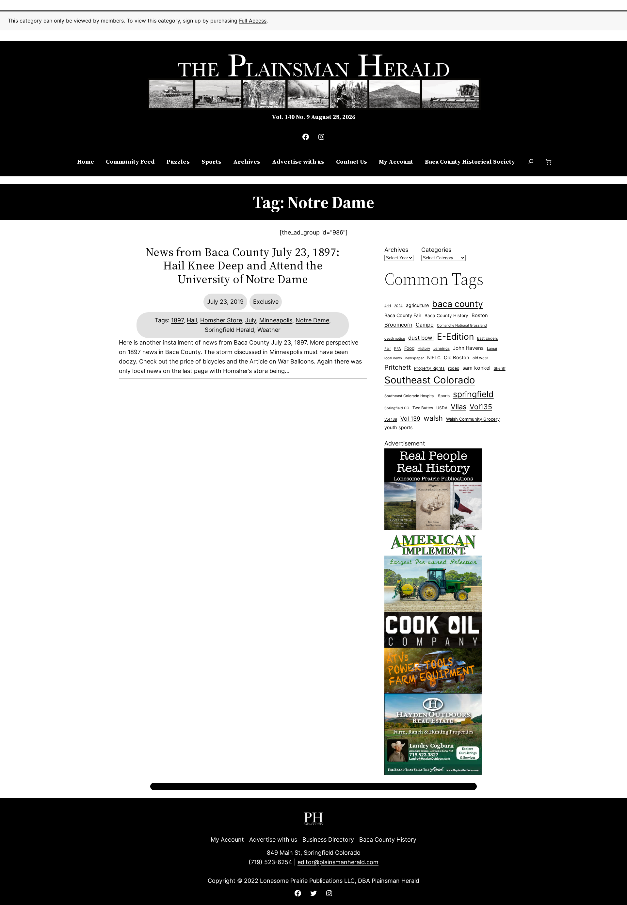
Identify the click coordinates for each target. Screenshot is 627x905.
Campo (425, 324)
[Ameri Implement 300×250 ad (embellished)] (433, 609)
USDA (441, 407)
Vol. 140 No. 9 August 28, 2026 (313, 117)
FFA (397, 348)
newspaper (414, 358)
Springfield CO (396, 408)
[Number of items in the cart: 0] (548, 161)
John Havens (468, 348)
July (250, 320)
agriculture (417, 305)
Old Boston (456, 358)
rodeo (453, 368)
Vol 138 (390, 419)
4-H (387, 306)
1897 (177, 320)
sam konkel (476, 367)
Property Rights (429, 368)
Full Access (252, 20)
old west (480, 357)
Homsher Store (221, 320)
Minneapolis (275, 320)
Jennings (441, 348)
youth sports (398, 427)
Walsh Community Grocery (473, 419)
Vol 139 (410, 418)
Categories (436, 249)
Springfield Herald (229, 329)
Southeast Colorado (429, 380)
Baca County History (446, 315)
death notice (394, 338)
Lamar (492, 348)
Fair (387, 348)
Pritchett (397, 367)
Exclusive (266, 301)
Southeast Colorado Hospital (409, 396)
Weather (269, 329)
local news (393, 358)
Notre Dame (312, 320)
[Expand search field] (531, 162)
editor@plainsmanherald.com (337, 862)
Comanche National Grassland (462, 325)
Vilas (458, 406)
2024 (398, 306)
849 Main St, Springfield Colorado (314, 852)
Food (409, 348)
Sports (444, 395)
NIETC (434, 357)
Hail (192, 320)
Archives (396, 249)
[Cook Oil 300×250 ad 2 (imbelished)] (433, 691)
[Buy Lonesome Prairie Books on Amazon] (433, 528)
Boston (480, 315)
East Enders (487, 338)
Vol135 (481, 406)
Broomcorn (398, 324)
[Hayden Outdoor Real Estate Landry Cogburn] (433, 772)
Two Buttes (422, 407)
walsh (433, 418)
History (424, 348)
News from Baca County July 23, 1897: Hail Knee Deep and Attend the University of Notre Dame (243, 265)
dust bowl (421, 337)
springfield (473, 394)
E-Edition (455, 336)
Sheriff (500, 368)
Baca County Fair (402, 315)
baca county (457, 304)
